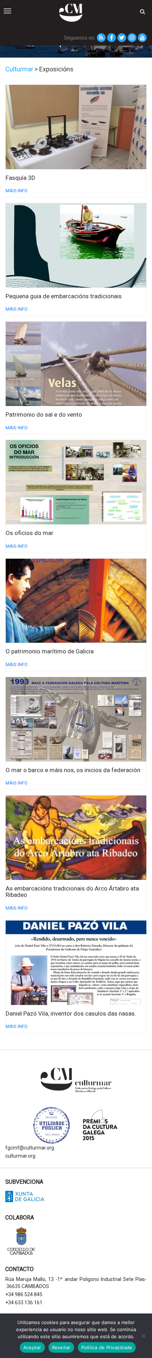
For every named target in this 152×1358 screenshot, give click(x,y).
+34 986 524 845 (23, 1294)
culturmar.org (20, 1156)
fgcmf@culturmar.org (29, 1148)
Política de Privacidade (107, 1347)
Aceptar (32, 1347)
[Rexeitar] (143, 1335)
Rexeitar (61, 1347)
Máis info (17, 190)
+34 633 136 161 (23, 1302)
